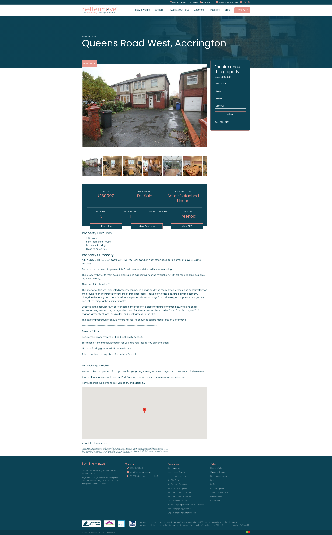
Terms (113, 532)
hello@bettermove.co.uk (228, 2)
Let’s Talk (242, 10)
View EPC (187, 226)
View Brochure (147, 226)
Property (215, 10)
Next (210, 168)
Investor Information (219, 492)
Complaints (215, 500)
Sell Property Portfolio (177, 484)
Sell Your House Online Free (179, 492)
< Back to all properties (95, 443)
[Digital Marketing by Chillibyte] (248, 532)
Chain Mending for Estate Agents (182, 513)
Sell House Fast (174, 468)
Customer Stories (217, 472)
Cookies (107, 532)
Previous (78, 168)
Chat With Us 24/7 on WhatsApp (185, 2)
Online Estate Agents (177, 476)
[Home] (100, 10)
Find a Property (217, 488)
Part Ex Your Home (179, 10)
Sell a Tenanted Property (178, 500)
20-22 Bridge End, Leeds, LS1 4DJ (144, 476)
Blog (227, 10)
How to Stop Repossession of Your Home (185, 504)
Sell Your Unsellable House (179, 496)
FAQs (212, 484)
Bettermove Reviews (219, 476)
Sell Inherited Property (177, 488)
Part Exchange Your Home (179, 508)
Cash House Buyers (176, 472)
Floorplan (106, 226)
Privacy (100, 532)
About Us (199, 10)
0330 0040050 (208, 2)
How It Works (142, 10)
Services (159, 10)
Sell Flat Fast (173, 480)
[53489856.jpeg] (144, 105)
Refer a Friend (216, 496)
